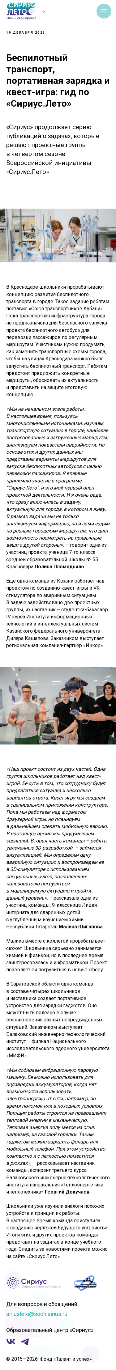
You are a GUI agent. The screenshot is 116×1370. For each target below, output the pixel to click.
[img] (44, 12)
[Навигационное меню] (104, 11)
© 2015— (16, 1359)
